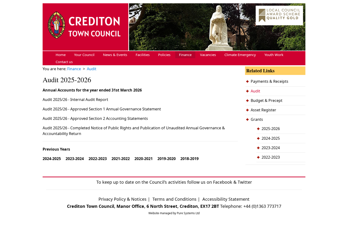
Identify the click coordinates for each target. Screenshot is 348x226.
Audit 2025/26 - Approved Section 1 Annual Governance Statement (102, 109)
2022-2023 (271, 157)
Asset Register (263, 110)
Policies (164, 54)
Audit (255, 91)
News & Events (115, 54)
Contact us (64, 61)
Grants (257, 119)
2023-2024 (271, 147)
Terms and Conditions (175, 199)
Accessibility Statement (226, 199)
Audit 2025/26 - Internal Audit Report (75, 99)
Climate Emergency (240, 54)
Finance (185, 54)
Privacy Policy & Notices (122, 199)
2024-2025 (271, 138)
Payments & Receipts (269, 81)
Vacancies (208, 54)
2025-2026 (271, 128)
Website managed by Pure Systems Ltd (174, 213)
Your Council (84, 54)
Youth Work (273, 54)
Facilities (143, 54)
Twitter (245, 182)
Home (61, 54)
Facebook (222, 182)
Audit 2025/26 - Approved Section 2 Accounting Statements (95, 118)
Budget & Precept (266, 100)
